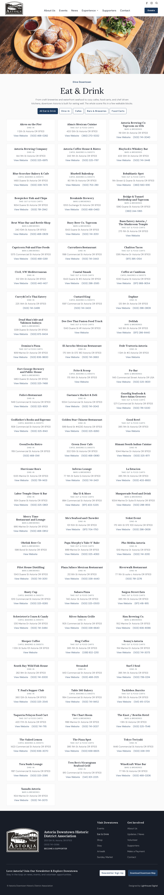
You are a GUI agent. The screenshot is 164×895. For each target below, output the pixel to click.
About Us (49, 10)
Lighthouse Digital (149, 885)
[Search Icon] (156, 3)
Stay (99, 845)
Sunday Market (105, 857)
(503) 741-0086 (51, 844)
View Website (21, 135)
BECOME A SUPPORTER (55, 848)
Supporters (109, 10)
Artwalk (101, 851)
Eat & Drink (103, 834)
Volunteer (132, 840)
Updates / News (135, 834)
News (74, 10)
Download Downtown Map (143, 873)
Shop (99, 840)
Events (63, 10)
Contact (125, 10)
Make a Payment (136, 851)
